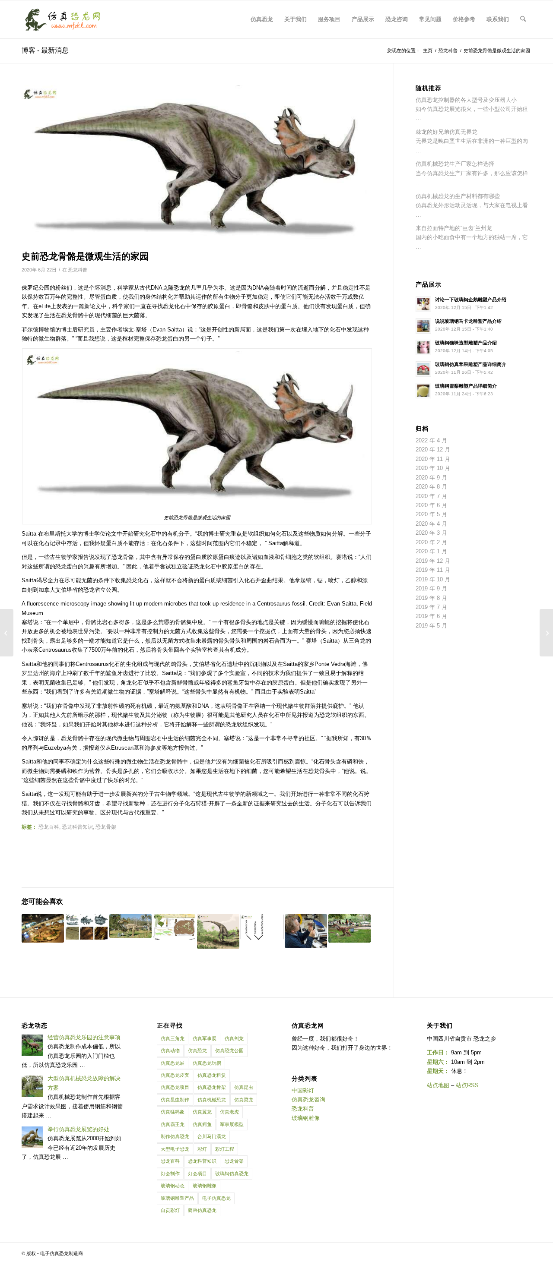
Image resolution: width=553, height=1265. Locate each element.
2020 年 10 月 (433, 468)
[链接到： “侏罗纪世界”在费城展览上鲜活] (218, 931)
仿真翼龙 (202, 1111)
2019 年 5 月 (431, 625)
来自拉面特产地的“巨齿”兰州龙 (454, 228)
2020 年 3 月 (431, 533)
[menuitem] (262, 19)
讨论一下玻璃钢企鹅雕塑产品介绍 (470, 299)
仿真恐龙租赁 (211, 1075)
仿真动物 (170, 1050)
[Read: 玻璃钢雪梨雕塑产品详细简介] (423, 390)
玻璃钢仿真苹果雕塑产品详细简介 (470, 364)
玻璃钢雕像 (204, 1185)
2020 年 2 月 (431, 542)
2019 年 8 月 (431, 598)
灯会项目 (197, 1173)
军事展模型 (232, 1124)
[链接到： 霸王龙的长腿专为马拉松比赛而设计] (306, 931)
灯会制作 (170, 1173)
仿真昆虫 (243, 1087)
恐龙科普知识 (77, 827)
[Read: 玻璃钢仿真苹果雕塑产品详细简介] (423, 369)
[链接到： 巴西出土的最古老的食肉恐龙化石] (174, 927)
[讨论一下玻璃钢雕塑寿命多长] (546, 632)
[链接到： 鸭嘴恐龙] (349, 928)
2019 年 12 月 (433, 561)
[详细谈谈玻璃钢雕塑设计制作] (6, 632)
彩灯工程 (224, 1148)
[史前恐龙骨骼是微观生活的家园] (197, 165)
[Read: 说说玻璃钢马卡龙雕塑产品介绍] (423, 326)
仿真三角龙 (172, 1038)
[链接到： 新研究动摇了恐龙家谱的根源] (262, 927)
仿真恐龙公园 (229, 1050)
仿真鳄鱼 (202, 1124)
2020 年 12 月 (433, 449)
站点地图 (438, 1085)
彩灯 (202, 1148)
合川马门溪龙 (211, 1136)
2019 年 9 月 (431, 588)
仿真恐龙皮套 (175, 1075)
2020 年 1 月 (431, 551)
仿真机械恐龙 (211, 1099)
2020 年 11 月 (433, 459)
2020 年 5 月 (431, 514)
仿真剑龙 (234, 1038)
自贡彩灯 (170, 1210)
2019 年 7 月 (431, 607)
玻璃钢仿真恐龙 (231, 1173)
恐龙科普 (77, 269)
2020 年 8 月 (431, 486)
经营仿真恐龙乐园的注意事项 (84, 1037)
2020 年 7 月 (431, 496)
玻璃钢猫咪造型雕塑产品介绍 (466, 342)
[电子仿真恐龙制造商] (63, 19)
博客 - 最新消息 (45, 50)
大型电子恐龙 (175, 1148)
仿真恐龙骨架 (211, 1087)
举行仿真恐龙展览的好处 (78, 1129)
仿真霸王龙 (172, 1124)
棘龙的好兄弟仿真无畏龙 (446, 132)
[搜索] (523, 19)
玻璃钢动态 (172, 1185)
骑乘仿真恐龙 (202, 1210)
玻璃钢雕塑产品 (177, 1198)
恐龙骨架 (105, 827)
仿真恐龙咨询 (308, 1099)
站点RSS (467, 1085)
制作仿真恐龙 (175, 1136)
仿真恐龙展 (172, 1063)
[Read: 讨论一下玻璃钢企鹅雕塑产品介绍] (423, 304)
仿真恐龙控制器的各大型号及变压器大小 (466, 100)
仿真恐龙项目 (175, 1087)
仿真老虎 (229, 1111)
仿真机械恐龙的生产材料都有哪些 (458, 196)
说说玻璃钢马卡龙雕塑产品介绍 (468, 321)
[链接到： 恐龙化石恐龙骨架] (43, 928)
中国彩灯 (303, 1090)
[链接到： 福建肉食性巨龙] (130, 926)
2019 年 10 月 (433, 579)
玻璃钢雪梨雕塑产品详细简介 (466, 385)
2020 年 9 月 (431, 477)
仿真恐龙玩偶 (207, 1063)
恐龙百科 (48, 827)
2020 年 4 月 (431, 524)
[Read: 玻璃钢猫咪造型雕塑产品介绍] (423, 347)
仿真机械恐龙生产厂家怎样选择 (455, 164)
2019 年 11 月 (433, 570)
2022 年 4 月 (431, 440)
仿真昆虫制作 (175, 1099)
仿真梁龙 (243, 1099)
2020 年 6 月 (431, 505)
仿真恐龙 (197, 1050)
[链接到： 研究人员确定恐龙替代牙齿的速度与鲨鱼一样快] (86, 927)
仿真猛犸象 (172, 1111)
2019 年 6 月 (431, 616)
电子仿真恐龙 (216, 1198)
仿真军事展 (204, 1038)
